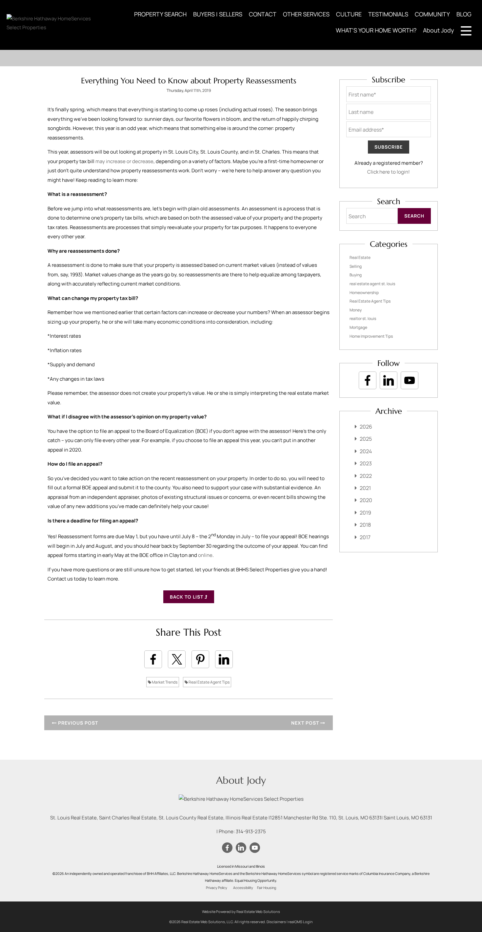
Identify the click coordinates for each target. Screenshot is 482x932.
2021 (365, 488)
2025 (366, 438)
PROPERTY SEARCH (160, 14)
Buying (356, 275)
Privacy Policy (216, 887)
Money (356, 310)
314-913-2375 (251, 831)
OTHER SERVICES (306, 14)
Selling (356, 266)
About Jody (438, 30)
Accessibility (243, 887)
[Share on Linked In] (224, 659)
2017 (365, 537)
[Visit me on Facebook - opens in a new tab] (367, 380)
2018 (365, 524)
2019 (365, 512)
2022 (366, 475)
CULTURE (349, 14)
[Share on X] (177, 659)
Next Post (305, 723)
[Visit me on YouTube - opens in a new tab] (409, 380)
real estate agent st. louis (372, 283)
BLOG (464, 14)
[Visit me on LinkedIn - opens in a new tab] (388, 380)
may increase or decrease (124, 161)
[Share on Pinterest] (200, 659)
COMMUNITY (432, 14)
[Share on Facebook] (153, 659)
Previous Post (77, 723)
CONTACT (262, 14)
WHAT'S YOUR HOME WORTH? (376, 30)
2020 (366, 500)
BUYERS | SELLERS (217, 14)
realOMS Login (300, 921)
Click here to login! (388, 171)
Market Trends (164, 682)
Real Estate (360, 257)
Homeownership (364, 292)
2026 (366, 426)
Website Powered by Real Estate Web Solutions (241, 911)
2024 (366, 451)
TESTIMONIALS (388, 14)
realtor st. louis (363, 318)
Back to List (187, 597)
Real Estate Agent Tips (209, 682)
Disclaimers (276, 921)
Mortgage (358, 327)
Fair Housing (266, 887)
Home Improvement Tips (371, 336)
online (205, 555)
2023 (366, 463)
